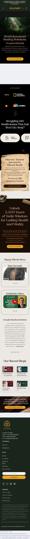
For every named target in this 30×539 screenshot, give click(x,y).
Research (5, 461)
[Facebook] (3, 484)
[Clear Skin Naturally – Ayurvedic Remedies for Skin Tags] (8, 384)
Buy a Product (6, 469)
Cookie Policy (6, 500)
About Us (4, 445)
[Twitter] (7, 484)
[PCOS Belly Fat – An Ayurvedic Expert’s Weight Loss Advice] (8, 369)
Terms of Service (7, 495)
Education (5, 466)
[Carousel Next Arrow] (24, 272)
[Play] (15, 301)
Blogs (3, 463)
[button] (3, 8)
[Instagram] (11, 484)
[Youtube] (14, 484)
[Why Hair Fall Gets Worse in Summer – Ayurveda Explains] (22, 369)
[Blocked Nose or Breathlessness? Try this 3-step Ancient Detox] (22, 384)
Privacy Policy (6, 498)
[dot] (13, 283)
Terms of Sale (6, 492)
